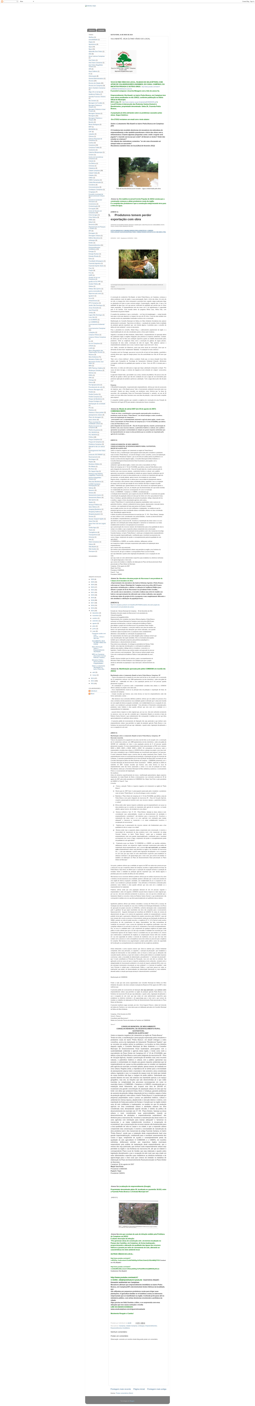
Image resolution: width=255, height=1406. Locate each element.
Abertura (92, 30)
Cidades (91, 175)
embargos (141, 1326)
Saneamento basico (95, 495)
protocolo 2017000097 (96, 454)
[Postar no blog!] (138, 1323)
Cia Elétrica (92, 163)
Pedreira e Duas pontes (96, 412)
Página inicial (139, 1389)
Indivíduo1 (94, 691)
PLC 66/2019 (93, 434)
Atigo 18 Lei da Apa (95, 92)
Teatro (91, 530)
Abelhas (91, 37)
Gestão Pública (93, 284)
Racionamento (93, 457)
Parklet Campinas (94, 396)
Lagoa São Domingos (95, 315)
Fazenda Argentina (95, 263)
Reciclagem (92, 459)
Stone (92, 693)
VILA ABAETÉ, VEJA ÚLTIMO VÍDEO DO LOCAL (99, 642)
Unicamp (91, 537)
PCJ (90, 407)
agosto (94, 623)
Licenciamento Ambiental (96, 324)
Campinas (122, 1326)
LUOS (90, 348)
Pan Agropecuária (94, 385)
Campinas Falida (94, 147)
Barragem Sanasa (94, 113)
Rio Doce (91, 469)
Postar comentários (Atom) (124, 1393)
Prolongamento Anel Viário (97, 450)
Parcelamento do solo (95, 387)
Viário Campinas (94, 542)
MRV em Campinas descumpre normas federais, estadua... (99, 656)
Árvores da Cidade (94, 83)
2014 (92, 610)
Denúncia (92, 224)
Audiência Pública (94, 94)
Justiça (91, 312)
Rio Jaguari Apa (94, 471)
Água (90, 49)
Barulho (91, 122)
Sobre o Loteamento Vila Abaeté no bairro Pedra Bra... (98, 667)
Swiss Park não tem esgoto (97, 523)
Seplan (91, 502)
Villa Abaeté (92, 546)
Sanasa (91, 492)
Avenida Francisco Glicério (97, 96)
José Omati (92, 310)
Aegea (91, 42)
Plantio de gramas (94, 430)
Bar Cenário (92, 100)
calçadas (91, 134)
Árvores (91, 81)
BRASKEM (92, 129)
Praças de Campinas (95, 442)
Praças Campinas (94, 439)
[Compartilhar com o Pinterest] (144, 1323)
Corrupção (92, 208)
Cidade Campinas (131, 1326)
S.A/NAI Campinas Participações (94, 484)
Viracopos (92, 551)
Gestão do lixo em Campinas (94, 278)
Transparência (93, 534)
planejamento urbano (95, 415)
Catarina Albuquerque (95, 152)
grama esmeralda (94, 291)
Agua (90, 46)
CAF (90, 131)
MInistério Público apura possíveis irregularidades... (98, 661)
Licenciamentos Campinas (97, 328)
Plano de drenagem (95, 417)
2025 (92, 582)
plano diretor (93, 419)
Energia (91, 251)
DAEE (90, 219)
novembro (95, 615)
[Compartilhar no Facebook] (142, 1323)
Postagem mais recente (121, 1389)
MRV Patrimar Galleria (96, 368)
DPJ (90, 231)
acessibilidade (93, 39)
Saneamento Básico (95, 497)
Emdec (91, 243)
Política (91, 437)
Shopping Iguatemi (95, 514)
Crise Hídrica (93, 217)
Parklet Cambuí (93, 394)
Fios (90, 273)
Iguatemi (91, 296)
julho (94, 626)
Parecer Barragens (95, 389)
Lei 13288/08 (93, 322)
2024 (92, 584)
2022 (92, 590)
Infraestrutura (93, 300)
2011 (92, 683)
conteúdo (101, 30)
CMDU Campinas (94, 180)
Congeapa (92, 192)
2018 (92, 600)
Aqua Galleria (93, 71)
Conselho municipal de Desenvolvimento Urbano (97, 195)
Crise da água (93, 215)
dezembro (95, 613)
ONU (90, 377)
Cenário (91, 154)
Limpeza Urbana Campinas (97, 337)
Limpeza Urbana (94, 334)
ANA (90, 54)
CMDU (91, 177)
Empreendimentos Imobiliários (120, 1328)
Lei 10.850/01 (93, 319)
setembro (95, 621)
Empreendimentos (151, 1326)
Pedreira (91, 410)
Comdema (92, 185)
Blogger (132, 1401)
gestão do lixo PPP (95, 281)
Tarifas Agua (93, 527)
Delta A (91, 222)
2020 (92, 595)
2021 (92, 592)
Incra (90, 298)
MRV (90, 365)
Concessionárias (94, 187)
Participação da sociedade (97, 403)
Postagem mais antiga (156, 1389)
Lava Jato (92, 317)
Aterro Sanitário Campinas (97, 88)
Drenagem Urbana (94, 235)
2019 (92, 597)
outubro (95, 618)
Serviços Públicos (94, 504)
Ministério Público (94, 359)
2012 (92, 681)
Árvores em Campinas (96, 85)
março (94, 675)
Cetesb (91, 161)
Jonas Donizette (94, 308)
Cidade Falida (93, 173)
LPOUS (91, 346)
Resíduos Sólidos (94, 464)
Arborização (92, 76)
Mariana (91, 354)
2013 (92, 678)
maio (94, 631)
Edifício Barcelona (94, 238)
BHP (90, 127)
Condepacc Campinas (96, 189)
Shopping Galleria (94, 511)
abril (94, 672)
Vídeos (91, 544)
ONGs (91, 375)
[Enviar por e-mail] (137, 1323)
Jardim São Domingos (96, 305)
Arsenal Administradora (96, 78)
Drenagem (92, 233)
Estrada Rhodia (93, 256)
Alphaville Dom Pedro (95, 51)
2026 (92, 579)
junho (94, 628)
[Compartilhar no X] (140, 1323)
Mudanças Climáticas (95, 370)
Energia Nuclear (94, 254)
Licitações (92, 332)
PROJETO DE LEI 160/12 (97, 446)
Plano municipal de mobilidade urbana (95, 422)
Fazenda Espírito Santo (96, 266)
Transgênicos (93, 532)
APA (90, 69)
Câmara (91, 136)
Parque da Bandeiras (95, 399)
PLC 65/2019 (93, 432)
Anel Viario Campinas (95, 62)
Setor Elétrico (93, 507)
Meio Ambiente (93, 357)
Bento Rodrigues (94, 124)
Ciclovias (91, 166)
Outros (91, 382)
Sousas (91, 516)
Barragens (92, 115)
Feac (90, 268)
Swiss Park (92, 521)
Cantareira (92, 150)
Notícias (91, 373)
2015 (92, 608)
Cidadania (92, 168)
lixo (90, 341)
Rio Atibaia (92, 466)
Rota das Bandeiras (95, 481)
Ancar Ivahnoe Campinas (97, 56)
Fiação (91, 270)
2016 (92, 605)
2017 (92, 603)
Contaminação (93, 206)
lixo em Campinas (94, 343)
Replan (91, 461)
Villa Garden (92, 549)
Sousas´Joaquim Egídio (96, 519)
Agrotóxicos (92, 44)
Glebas (91, 286)
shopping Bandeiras (95, 509)
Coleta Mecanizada (95, 182)
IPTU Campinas (94, 303)
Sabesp (91, 488)
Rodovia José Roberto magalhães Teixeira (96, 474)
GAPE (90, 275)
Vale (90, 539)
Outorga (91, 380)
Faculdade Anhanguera (96, 261)
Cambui (91, 142)
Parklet (91, 392)
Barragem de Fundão (95, 103)
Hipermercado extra (95, 293)
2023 (92, 587)
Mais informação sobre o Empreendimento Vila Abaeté (98, 649)
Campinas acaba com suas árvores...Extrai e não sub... (99, 636)
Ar (89, 73)
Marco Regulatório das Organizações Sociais (96, 351)
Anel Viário (92, 60)
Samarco (91, 490)
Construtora (92, 204)
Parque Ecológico (94, 401)
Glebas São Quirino (95, 288)
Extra (90, 258)
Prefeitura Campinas (95, 444)
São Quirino (92, 500)
